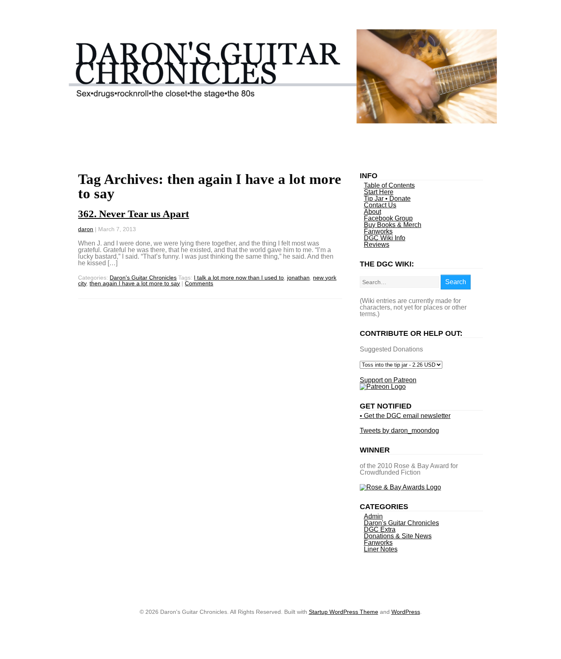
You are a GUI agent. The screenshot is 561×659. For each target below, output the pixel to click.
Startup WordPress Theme (343, 611)
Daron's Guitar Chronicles (143, 277)
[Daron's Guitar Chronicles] (281, 121)
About (372, 211)
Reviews (376, 244)
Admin (373, 516)
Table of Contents (389, 185)
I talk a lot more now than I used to (239, 277)
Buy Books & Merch (392, 224)
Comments (199, 283)
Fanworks (378, 231)
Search (455, 281)
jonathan (298, 277)
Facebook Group (388, 218)
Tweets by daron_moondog (399, 430)
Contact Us (380, 205)
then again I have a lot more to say (135, 283)
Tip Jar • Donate (387, 198)
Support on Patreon (388, 380)
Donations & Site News (398, 536)
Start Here (378, 191)
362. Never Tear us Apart (133, 213)
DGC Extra (379, 529)
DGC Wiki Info (384, 237)
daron (85, 229)
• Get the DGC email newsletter (405, 415)
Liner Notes (381, 549)
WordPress (405, 611)
